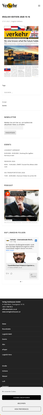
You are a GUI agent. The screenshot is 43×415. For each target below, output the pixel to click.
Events (4, 339)
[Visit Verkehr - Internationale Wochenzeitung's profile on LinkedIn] (8, 240)
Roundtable (6, 329)
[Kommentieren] (11, 275)
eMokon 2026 (9, 161)
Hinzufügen (10, 133)
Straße (4, 366)
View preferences (21, 409)
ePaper (4, 349)
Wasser (4, 376)
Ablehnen (21, 403)
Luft (3, 381)
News (4, 324)
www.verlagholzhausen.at (11, 312)
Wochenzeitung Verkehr (12, 222)
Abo (3, 344)
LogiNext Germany (12, 150)
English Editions (17, 21)
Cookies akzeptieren (21, 398)
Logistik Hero (7, 355)
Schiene (5, 371)
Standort (5, 386)
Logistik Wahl (7, 334)
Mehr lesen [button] (10, 250)
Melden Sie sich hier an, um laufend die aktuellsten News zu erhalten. (18, 123)
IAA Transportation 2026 (14, 173)
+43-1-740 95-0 (7, 307)
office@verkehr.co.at (9, 309)
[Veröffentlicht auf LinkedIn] (36, 240)
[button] (4, 258)
